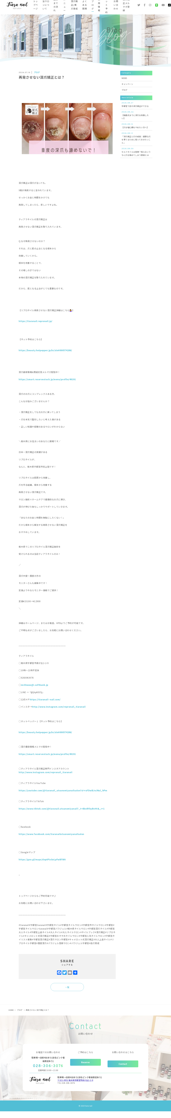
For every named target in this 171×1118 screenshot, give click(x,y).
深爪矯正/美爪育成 (74, 5)
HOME (11, 1010)
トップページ (35, 5)
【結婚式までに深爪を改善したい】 (135, 115)
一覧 (67, 987)
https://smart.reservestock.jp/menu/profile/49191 (47, 379)
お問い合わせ (116, 5)
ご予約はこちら (85, 1052)
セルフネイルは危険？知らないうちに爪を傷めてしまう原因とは (136, 152)
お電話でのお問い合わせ (48, 1052)
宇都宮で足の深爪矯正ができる (135, 104)
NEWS (124, 78)
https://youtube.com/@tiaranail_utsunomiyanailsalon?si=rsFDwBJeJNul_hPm (63, 790)
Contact (123, 1063)
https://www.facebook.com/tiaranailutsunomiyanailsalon (51, 834)
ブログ (93, 5)
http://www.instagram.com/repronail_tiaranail (59, 706)
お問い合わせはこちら (123, 1052)
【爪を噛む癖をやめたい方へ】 (135, 126)
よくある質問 (84, 5)
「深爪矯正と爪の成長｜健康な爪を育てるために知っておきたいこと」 (136, 138)
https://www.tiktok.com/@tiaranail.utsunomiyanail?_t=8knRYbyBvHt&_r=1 (61, 808)
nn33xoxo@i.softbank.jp (34, 684)
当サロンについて (45, 5)
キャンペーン (127, 84)
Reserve (85, 1062)
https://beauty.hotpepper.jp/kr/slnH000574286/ (45, 350)
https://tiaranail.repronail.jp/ (35, 321)
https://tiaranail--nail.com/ (45, 699)
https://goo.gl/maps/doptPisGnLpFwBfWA (42, 859)
